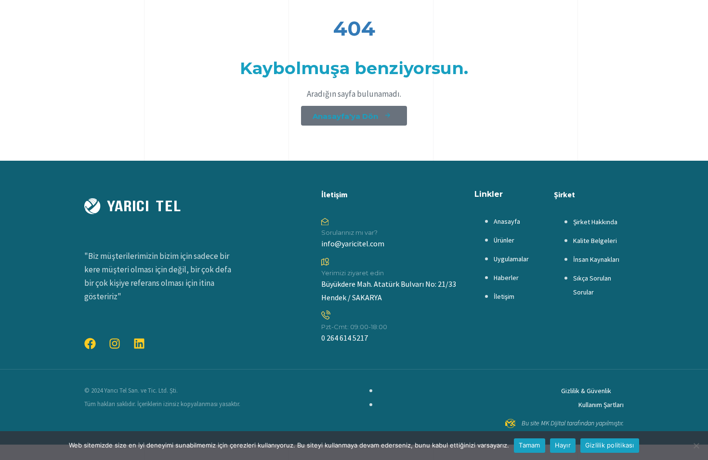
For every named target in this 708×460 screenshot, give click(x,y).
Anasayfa (507, 221)
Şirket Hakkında (595, 221)
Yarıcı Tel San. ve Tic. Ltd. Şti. (141, 390)
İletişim (334, 194)
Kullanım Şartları (601, 404)
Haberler (506, 277)
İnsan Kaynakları (596, 259)
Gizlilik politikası (609, 445)
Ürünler (504, 240)
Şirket (564, 194)
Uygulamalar (511, 259)
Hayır (563, 445)
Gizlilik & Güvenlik (586, 390)
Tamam (529, 445)
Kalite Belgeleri (595, 240)
